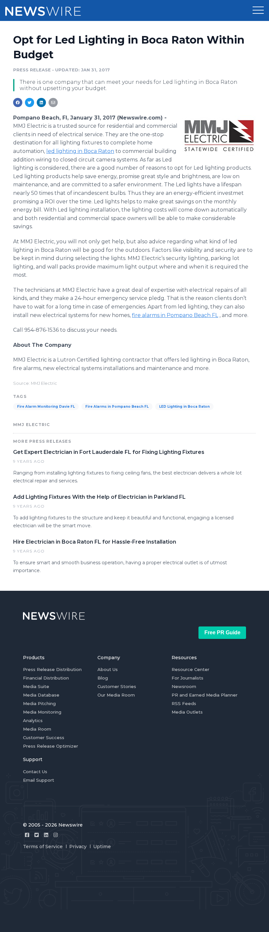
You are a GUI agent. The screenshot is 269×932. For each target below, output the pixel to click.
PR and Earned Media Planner (205, 695)
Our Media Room (116, 695)
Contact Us (35, 771)
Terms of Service (43, 846)
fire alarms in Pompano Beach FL (175, 315)
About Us (107, 669)
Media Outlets (187, 712)
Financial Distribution (46, 677)
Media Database (41, 695)
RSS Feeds (184, 703)
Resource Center (190, 669)
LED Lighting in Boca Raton (184, 406)
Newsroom (184, 686)
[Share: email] (53, 102)
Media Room (37, 729)
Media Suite (36, 686)
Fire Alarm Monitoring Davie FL (46, 406)
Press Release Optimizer (50, 746)
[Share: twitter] (29, 102)
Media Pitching (39, 703)
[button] (258, 10)
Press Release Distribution (52, 669)
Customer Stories (116, 686)
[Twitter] (36, 834)
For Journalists (187, 677)
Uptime (102, 846)
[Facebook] (27, 834)
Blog (102, 677)
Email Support (38, 780)
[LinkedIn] (46, 834)
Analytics (33, 720)
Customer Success (43, 737)
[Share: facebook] (18, 102)
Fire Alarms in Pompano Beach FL (117, 406)
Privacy (78, 846)
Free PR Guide (222, 632)
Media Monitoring (42, 712)
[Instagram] (55, 834)
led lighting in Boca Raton (80, 151)
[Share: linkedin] (41, 102)
